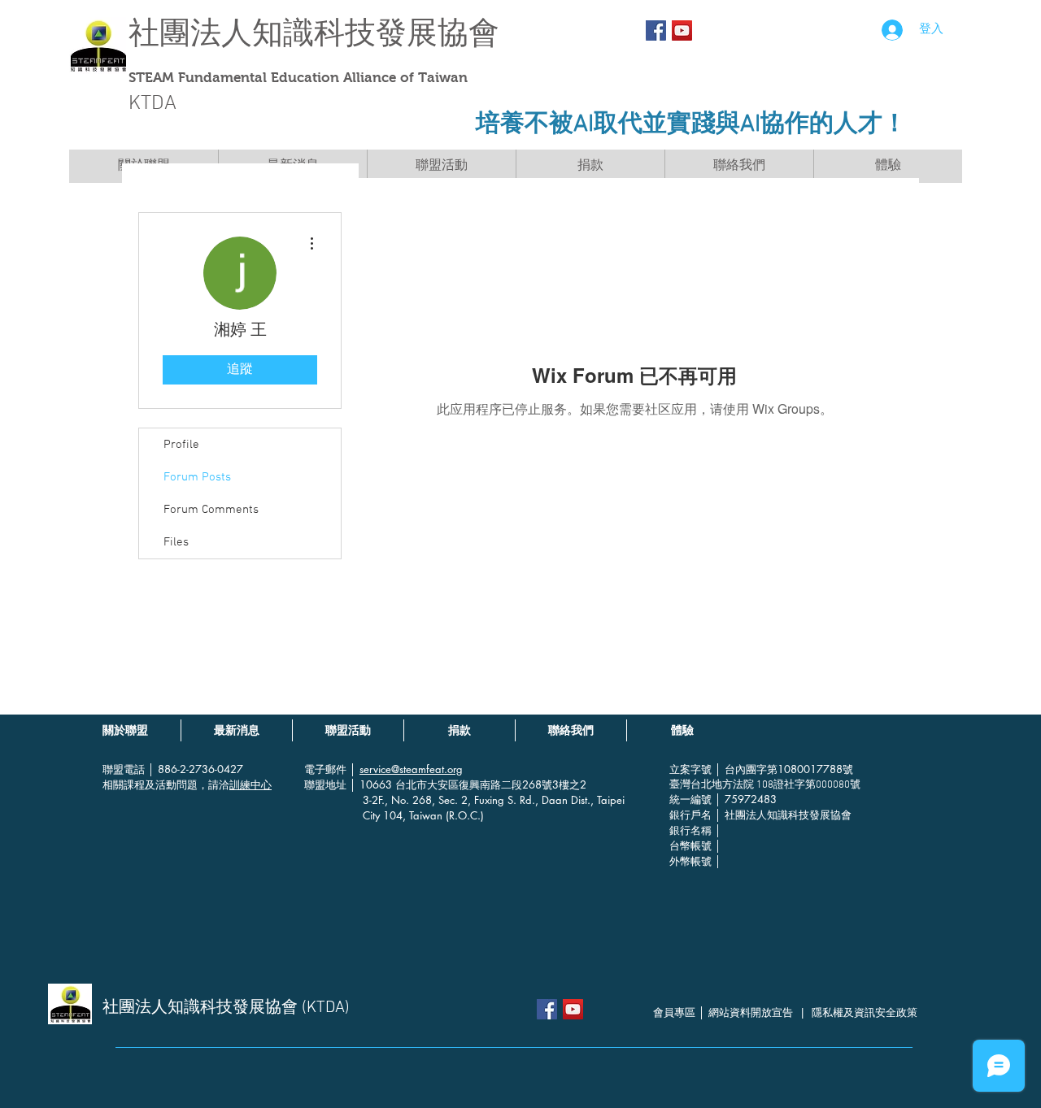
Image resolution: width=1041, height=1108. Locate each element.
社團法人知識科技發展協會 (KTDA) (226, 1008)
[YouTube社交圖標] (682, 30)
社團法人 (190, 33)
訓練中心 (250, 784)
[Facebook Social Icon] (656, 30)
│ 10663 (372, 784)
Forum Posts (197, 477)
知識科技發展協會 (375, 33)
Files (176, 542)
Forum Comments (211, 509)
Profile (181, 444)
